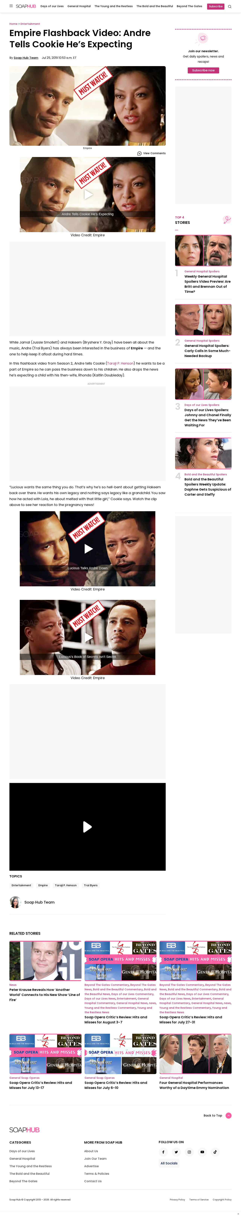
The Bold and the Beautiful (155, 6)
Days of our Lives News (100, 998)
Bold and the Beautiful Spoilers (206, 474)
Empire (43, 885)
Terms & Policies (96, 1174)
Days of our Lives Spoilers (202, 405)
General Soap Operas (24, 1078)
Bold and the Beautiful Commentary (118, 989)
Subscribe (216, 6)
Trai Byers (91, 885)
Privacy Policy (177, 1199)
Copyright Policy (222, 1199)
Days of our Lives (52, 6)
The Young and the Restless (114, 6)
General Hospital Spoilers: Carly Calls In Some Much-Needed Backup (208, 350)
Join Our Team (95, 1159)
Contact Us (93, 1181)
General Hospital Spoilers (202, 271)
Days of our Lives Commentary (132, 994)
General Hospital (79, 6)
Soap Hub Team (26, 58)
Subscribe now (203, 70)
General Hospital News (132, 1003)
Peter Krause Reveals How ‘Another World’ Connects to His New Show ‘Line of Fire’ (44, 994)
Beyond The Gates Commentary (107, 985)
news (152, 1003)
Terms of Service (199, 1199)
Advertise (91, 1166)
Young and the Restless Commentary (110, 1008)
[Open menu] (11, 6)
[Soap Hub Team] (16, 902)
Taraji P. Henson (120, 363)
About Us (91, 1151)
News (13, 985)
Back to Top (213, 1115)
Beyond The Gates (189, 6)
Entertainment (21, 885)
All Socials (169, 1163)
